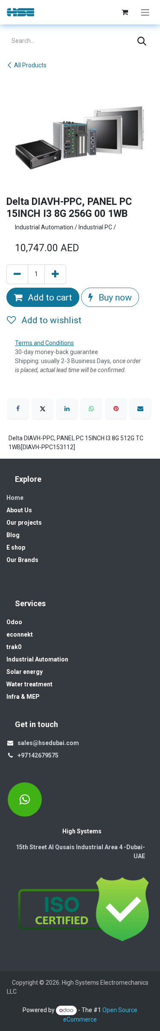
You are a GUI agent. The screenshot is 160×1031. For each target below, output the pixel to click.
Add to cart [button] (49, 297)
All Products (30, 65)
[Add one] (55, 274)
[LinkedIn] (67, 408)
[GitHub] (25, 799)
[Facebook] (18, 408)
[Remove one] (17, 274)
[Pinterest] (116, 408)
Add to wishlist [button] (50, 320)
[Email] (140, 408)
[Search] (142, 41)
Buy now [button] (114, 297)
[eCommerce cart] (124, 12)
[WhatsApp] (91, 408)
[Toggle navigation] (145, 12)
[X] (42, 408)
